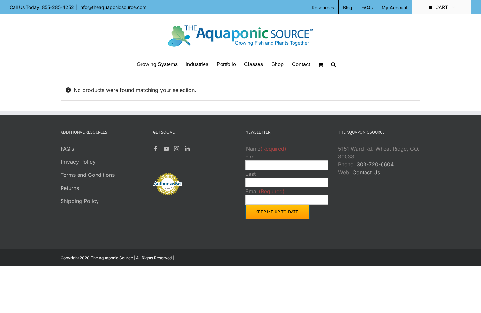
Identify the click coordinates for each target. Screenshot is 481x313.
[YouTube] (166, 148)
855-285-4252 (58, 7)
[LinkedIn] (187, 148)
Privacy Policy (78, 161)
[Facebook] (155, 148)
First (250, 156)
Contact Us (366, 172)
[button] (333, 64)
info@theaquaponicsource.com (113, 7)
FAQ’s (67, 148)
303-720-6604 (375, 164)
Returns (70, 188)
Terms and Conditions (88, 175)
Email (265, 191)
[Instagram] (176, 148)
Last (250, 174)
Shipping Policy (80, 201)
